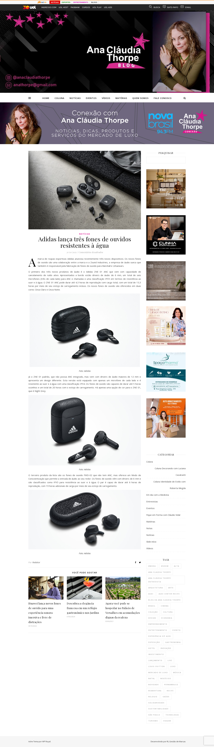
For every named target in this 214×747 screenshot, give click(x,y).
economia (166, 618)
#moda (152, 566)
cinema (165, 606)
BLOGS (94, 2)
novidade (153, 684)
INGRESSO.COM (48, 7)
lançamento (155, 660)
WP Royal (46, 741)
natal (151, 678)
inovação (166, 648)
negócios (165, 678)
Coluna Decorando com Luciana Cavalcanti (170, 471)
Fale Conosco (163, 98)
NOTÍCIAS (55, 2)
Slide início (151, 541)
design (152, 618)
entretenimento (157, 630)
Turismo (153, 721)
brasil (151, 606)
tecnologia (172, 715)
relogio (152, 697)
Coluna (59, 98)
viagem (167, 721)
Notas (149, 528)
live (170, 660)
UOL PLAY (97, 7)
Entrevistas (152, 501)
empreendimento (157, 624)
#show (165, 566)
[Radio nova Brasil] (107, 143)
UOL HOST (63, 7)
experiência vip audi (159, 636)
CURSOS (86, 7)
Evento (177, 630)
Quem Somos (140, 98)
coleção (153, 612)
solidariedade (156, 703)
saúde (166, 697)
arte (171, 588)
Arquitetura (155, 588)
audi (150, 594)
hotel (151, 648)
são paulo (154, 715)
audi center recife (169, 594)
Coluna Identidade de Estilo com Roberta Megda (169, 485)
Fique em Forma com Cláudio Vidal (163, 514)
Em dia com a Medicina (157, 494)
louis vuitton (156, 666)
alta (176, 566)
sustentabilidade (158, 709)
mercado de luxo (158, 672)
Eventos (91, 98)
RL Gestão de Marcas (176, 741)
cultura (168, 612)
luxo (173, 666)
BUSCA (157, 7)
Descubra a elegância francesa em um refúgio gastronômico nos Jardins (83, 608)
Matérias (121, 98)
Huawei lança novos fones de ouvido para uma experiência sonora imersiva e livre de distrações (44, 613)
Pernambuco (171, 684)
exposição (154, 642)
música (177, 672)
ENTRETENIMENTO (80, 2)
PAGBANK (75, 7)
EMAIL (188, 7)
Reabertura (154, 691)
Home (45, 98)
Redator (36, 562)
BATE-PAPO (172, 7)
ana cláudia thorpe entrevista (159, 580)
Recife (170, 691)
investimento (156, 654)
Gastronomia (173, 642)
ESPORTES (66, 2)
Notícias (75, 98)
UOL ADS (108, 7)
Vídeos (106, 98)
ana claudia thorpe (159, 572)
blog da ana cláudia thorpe (164, 600)
